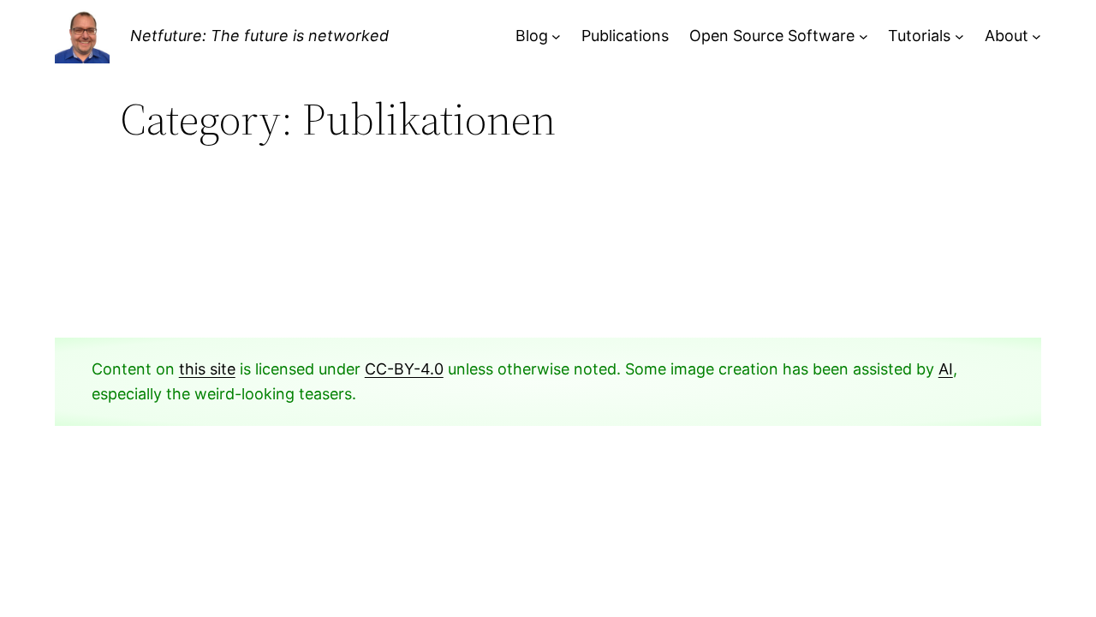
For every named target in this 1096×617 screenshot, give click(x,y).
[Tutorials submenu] (959, 36)
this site (207, 369)
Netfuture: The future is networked (259, 36)
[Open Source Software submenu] (863, 36)
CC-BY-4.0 (404, 369)
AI (945, 369)
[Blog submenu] (556, 36)
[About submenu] (1036, 36)
